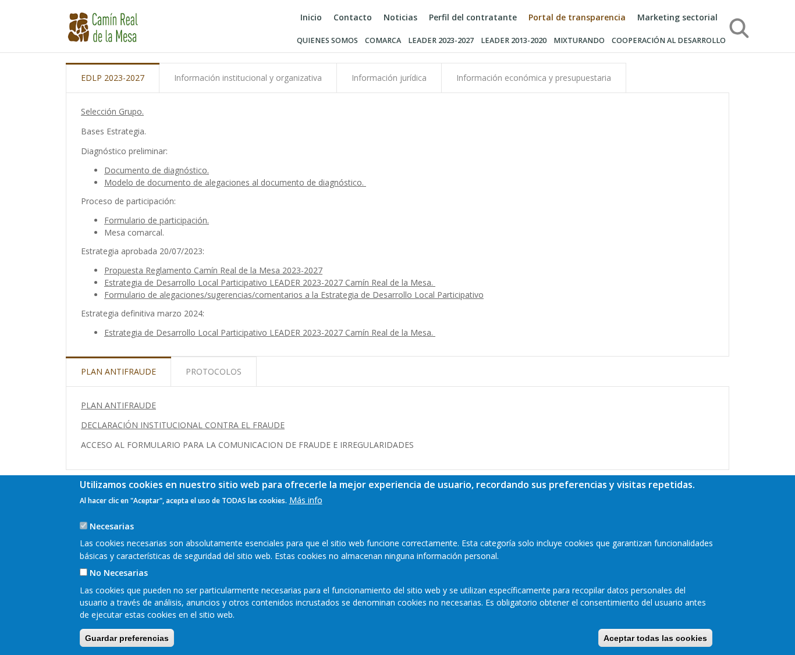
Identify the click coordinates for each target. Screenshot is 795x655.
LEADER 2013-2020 (513, 40)
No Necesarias (119, 572)
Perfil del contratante (473, 17)
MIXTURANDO (579, 40)
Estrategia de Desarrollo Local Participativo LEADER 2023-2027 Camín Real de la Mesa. (269, 282)
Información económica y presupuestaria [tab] (533, 77)
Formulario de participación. (156, 220)
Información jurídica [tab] (389, 77)
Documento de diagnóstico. (156, 170)
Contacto (352, 17)
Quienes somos (327, 40)
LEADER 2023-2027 (441, 40)
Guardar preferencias (127, 637)
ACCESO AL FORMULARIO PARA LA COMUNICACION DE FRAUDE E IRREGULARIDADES (247, 444)
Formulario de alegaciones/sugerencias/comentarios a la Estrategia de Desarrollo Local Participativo (294, 294)
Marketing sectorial (677, 17)
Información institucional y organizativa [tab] (248, 77)
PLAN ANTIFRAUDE (118, 405)
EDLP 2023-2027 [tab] (112, 77)
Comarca (383, 40)
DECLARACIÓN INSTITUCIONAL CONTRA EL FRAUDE (183, 424)
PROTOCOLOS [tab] (214, 371)
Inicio (311, 17)
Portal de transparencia (577, 17)
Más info (305, 500)
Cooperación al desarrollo (669, 40)
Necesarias (112, 525)
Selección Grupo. (112, 111)
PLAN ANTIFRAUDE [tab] (118, 371)
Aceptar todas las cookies (655, 637)
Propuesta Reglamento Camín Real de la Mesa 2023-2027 (213, 270)
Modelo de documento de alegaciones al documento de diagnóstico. (235, 182)
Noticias (400, 17)
